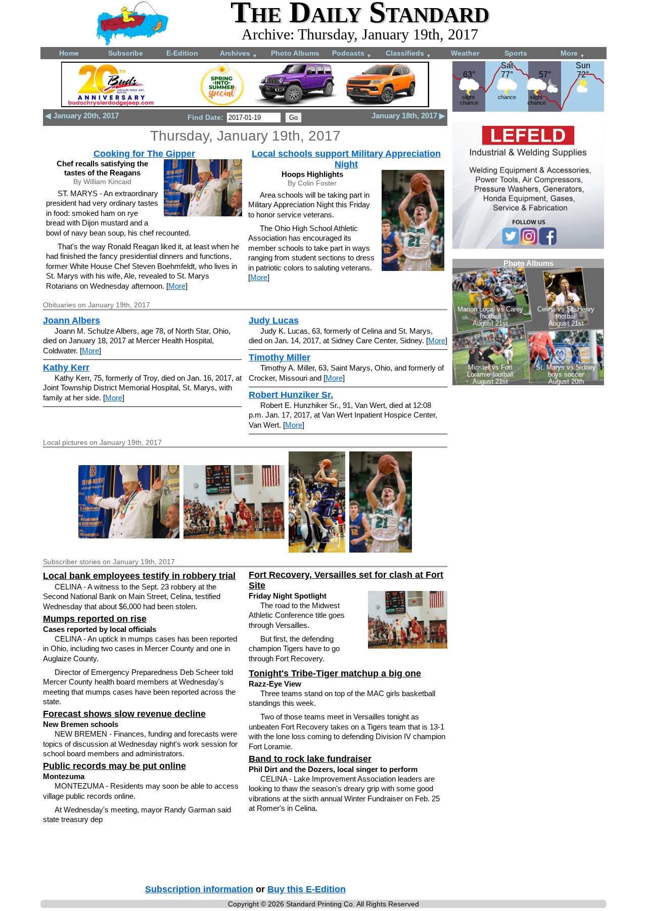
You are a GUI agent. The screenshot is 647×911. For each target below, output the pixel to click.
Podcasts (352, 54)
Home (69, 53)
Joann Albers (71, 320)
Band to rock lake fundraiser (310, 759)
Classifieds (408, 54)
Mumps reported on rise (95, 619)
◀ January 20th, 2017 (82, 115)
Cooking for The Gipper (144, 154)
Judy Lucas (274, 320)
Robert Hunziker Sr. (291, 395)
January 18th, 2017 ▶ (408, 115)
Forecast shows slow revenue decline (124, 714)
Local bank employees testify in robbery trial (139, 576)
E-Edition (182, 53)
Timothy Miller (279, 357)
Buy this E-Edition (306, 889)
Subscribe (125, 53)
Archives (238, 54)
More (573, 54)
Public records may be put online (114, 766)
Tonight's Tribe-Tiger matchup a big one (335, 673)
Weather (465, 53)
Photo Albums (295, 53)
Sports (515, 53)
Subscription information (199, 889)
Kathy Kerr (66, 367)
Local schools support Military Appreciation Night (346, 159)
